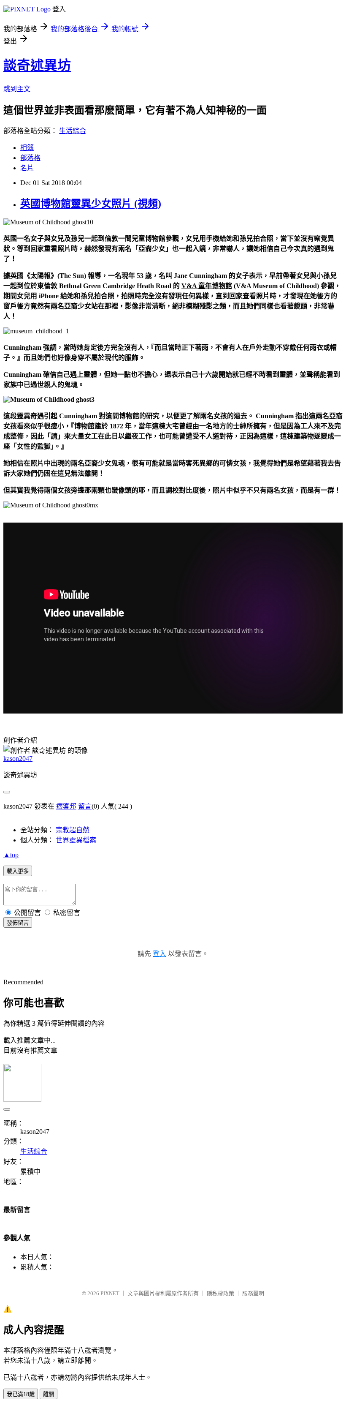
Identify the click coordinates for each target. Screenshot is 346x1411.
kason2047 (17, 758)
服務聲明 (253, 1293)
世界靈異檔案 (76, 840)
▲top (11, 854)
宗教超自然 (72, 830)
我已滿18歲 (21, 1394)
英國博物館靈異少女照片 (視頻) (90, 203)
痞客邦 (66, 806)
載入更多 (18, 871)
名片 (27, 168)
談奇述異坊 (37, 65)
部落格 (30, 157)
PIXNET (109, 1293)
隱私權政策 (220, 1293)
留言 (85, 806)
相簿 (27, 147)
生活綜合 (72, 130)
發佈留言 (18, 923)
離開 (48, 1394)
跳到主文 (16, 89)
